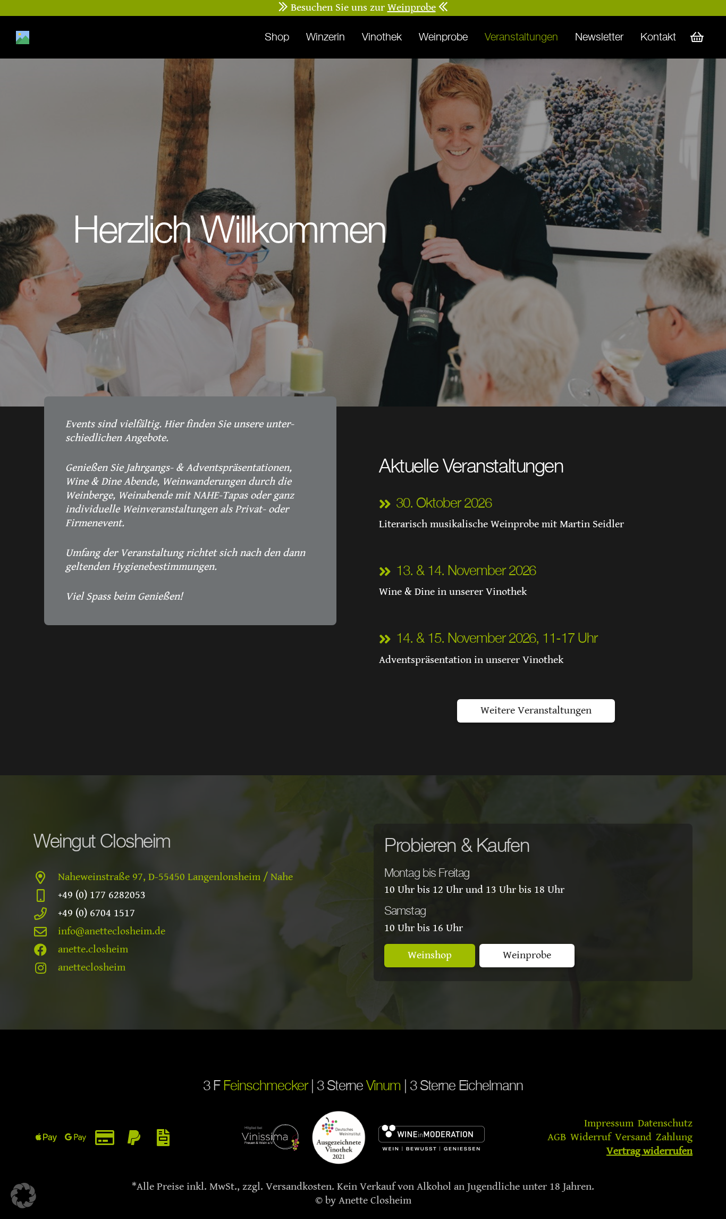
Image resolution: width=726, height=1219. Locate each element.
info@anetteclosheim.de (111, 931)
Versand (633, 1137)
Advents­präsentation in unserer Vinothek (471, 660)
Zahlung (674, 1137)
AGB (556, 1137)
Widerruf (590, 1137)
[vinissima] (270, 1137)
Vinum (383, 1086)
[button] (23, 1195)
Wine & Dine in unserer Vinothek (453, 592)
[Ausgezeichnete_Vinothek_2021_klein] (339, 1137)
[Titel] (22, 37)
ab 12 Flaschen (364, 8)
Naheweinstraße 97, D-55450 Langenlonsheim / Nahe (175, 877)
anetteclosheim (91, 967)
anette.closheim (93, 949)
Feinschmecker (265, 1086)
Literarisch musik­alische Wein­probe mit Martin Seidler (501, 524)
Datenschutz (665, 1123)
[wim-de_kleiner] (431, 1138)
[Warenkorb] (697, 37)
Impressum (609, 1123)
